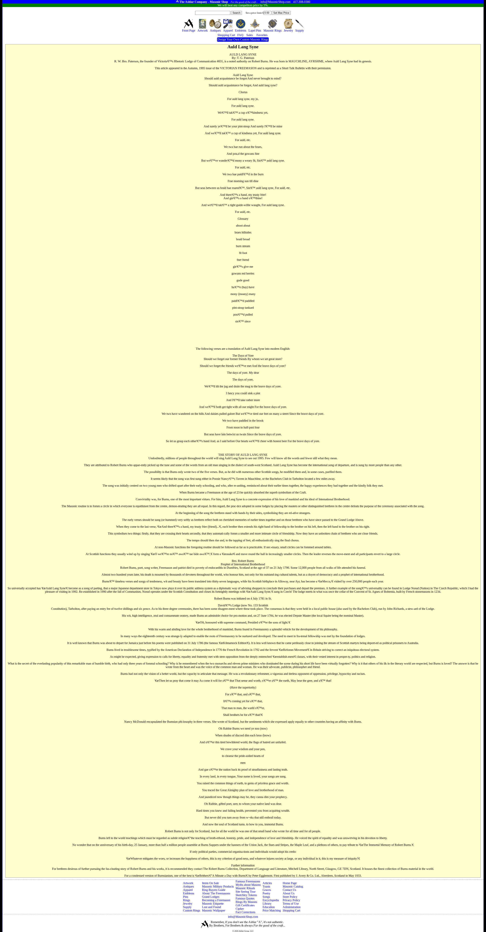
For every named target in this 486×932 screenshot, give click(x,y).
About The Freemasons (216, 893)
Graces (267, 890)
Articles (267, 883)
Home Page (290, 883)
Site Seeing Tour (246, 891)
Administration (292, 907)
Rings (186, 900)
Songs (266, 896)
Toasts (266, 886)
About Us (288, 893)
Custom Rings (191, 910)
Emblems (188, 893)
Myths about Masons (248, 884)
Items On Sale (210, 883)
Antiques (188, 886)
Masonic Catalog (293, 886)
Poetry (266, 893)
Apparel (188, 890)
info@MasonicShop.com (243, 916)
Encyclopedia (271, 900)
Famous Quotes (245, 898)
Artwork (188, 883)
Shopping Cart (291, 910)
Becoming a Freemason (216, 900)
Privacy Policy (291, 900)
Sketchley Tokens (246, 895)
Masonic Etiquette (213, 903)
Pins (185, 896)
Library (267, 903)
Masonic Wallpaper (213, 910)
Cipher (240, 908)
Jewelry (187, 903)
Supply (187, 907)
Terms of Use (291, 903)
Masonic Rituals (245, 888)
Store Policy (290, 896)
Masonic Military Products (218, 886)
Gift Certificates (245, 905)
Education (269, 907)
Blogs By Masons (246, 901)
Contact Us (289, 890)
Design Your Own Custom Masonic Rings (243, 39)
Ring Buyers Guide (213, 890)
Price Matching (272, 910)
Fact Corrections (245, 912)
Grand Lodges (210, 896)
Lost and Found (211, 907)
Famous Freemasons (248, 881)
